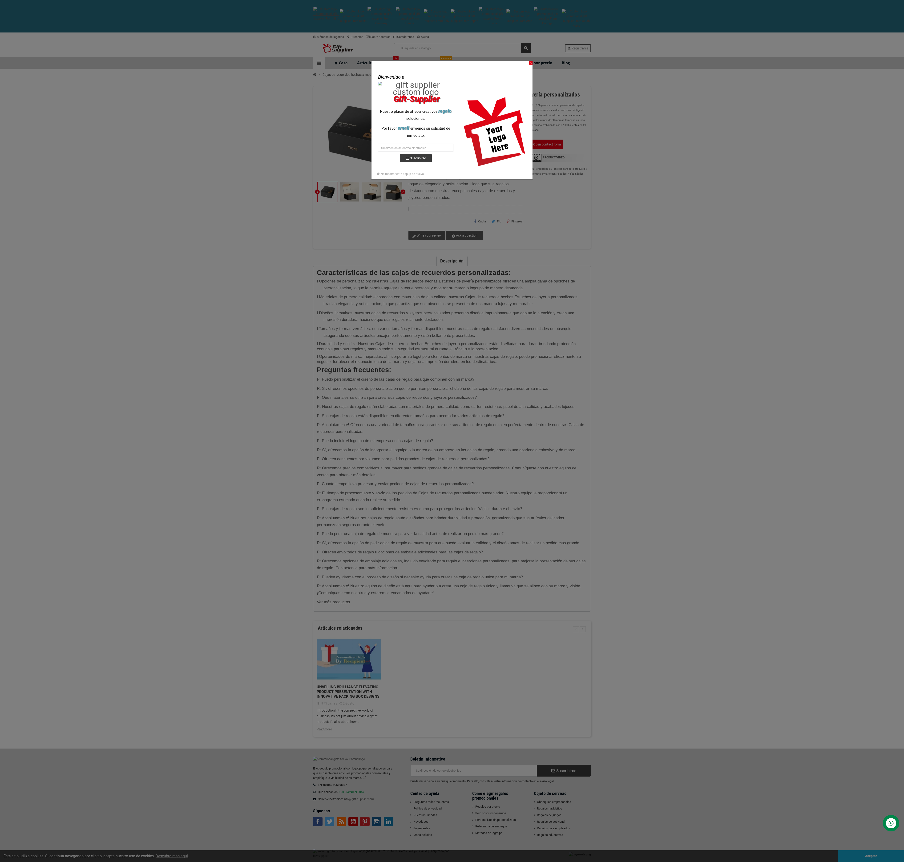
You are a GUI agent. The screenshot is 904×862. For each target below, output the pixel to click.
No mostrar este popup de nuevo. (402, 174)
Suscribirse (417, 158)
